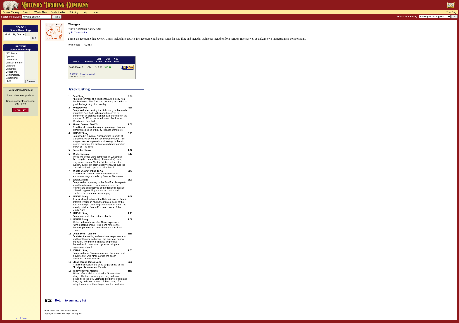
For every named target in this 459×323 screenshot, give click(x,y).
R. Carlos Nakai (79, 32)
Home (94, 12)
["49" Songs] (15, 53)
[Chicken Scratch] (15, 62)
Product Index (58, 12)
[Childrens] (15, 65)
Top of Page (20, 318)
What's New (40, 12)
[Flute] (15, 81)
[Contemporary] (15, 75)
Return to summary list (70, 300)
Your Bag (451, 12)
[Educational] (15, 78)
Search (26, 12)
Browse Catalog (11, 12)
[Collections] (15, 71)
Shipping (73, 12)
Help (85, 12)
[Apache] (15, 56)
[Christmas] (15, 68)
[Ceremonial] (15, 59)
